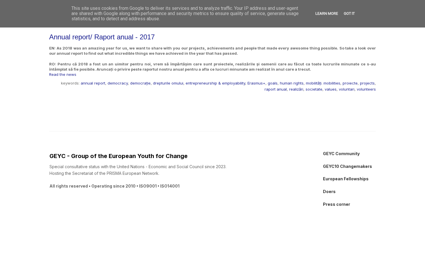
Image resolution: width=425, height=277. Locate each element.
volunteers (366, 89)
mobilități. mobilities (323, 83)
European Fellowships (346, 178)
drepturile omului (168, 83)
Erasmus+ (256, 83)
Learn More (326, 13)
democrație (140, 83)
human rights (292, 83)
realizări (296, 89)
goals (273, 83)
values (331, 89)
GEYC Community (341, 153)
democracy (118, 83)
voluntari (346, 89)
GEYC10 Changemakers (347, 166)
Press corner (336, 204)
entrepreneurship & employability (215, 83)
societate (314, 89)
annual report (93, 83)
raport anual (276, 89)
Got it (349, 13)
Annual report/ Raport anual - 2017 (102, 37)
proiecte (350, 83)
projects (367, 83)
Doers (329, 191)
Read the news (62, 74)
